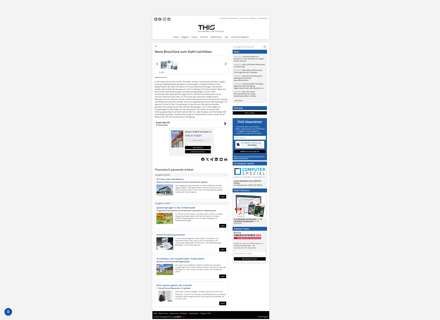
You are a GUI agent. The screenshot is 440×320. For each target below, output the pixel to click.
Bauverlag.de (263, 317)
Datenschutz (163, 313)
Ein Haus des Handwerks (170, 179)
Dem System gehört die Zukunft (174, 285)
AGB (155, 313)
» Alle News (238, 100)
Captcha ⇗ (258, 147)
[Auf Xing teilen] (212, 160)
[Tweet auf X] (207, 160)
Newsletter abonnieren (229, 18)
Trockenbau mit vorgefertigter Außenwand (180, 258)
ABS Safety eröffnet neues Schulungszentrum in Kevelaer (248, 71)
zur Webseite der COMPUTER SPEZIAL (248, 185)
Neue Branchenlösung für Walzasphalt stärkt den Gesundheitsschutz (248, 78)
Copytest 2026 (205, 313)
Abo (226, 37)
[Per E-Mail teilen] (221, 159)
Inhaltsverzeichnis (198, 152)
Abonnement (198, 148)
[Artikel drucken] (225, 159)
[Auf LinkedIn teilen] (216, 160)
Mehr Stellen (250, 113)
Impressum (174, 313)
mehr (222, 196)
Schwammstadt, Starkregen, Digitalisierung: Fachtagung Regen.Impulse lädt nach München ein (249, 86)
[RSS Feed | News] (156, 19)
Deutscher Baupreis (240, 37)
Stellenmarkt (216, 37)
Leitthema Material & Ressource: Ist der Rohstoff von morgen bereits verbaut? (249, 58)
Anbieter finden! (250, 259)
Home (176, 37)
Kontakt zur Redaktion (248, 18)
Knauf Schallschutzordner (170, 234)
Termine (204, 37)
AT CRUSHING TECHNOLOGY (248, 220)
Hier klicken (252, 145)
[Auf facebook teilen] (203, 160)
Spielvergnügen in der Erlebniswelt (175, 207)
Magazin (185, 37)
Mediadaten (263, 18)
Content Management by (163, 317)
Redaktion (184, 313)
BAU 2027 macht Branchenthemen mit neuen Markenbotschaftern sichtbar (245, 94)
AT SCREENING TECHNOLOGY (245, 219)
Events (195, 37)
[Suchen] (265, 47)
